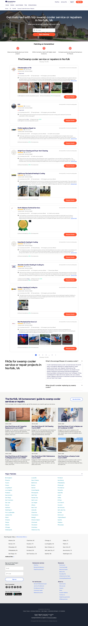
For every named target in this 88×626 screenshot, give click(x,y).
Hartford (7, 507)
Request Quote (70, 97)
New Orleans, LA (49, 547)
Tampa (7, 522)
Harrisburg (61, 480)
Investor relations (63, 592)
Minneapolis (34, 492)
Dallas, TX (65, 540)
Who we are (62, 586)
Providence (61, 487)
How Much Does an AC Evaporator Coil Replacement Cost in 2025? (16, 457)
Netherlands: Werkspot (53, 611)
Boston (33, 485)
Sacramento (8, 495)
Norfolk (60, 512)
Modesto (7, 492)
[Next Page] (55, 355)
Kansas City (34, 497)
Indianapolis (8, 530)
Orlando (7, 520)
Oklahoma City (35, 530)
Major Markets (10, 474)
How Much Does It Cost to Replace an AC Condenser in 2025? (70, 427)
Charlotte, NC (30, 540)
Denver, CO (12, 544)
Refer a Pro (62, 571)
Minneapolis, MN (31, 547)
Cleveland (34, 525)
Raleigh (33, 517)
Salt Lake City (61, 510)
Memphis (60, 490)
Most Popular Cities (9, 537)
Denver (7, 505)
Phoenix (7, 480)
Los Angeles (8, 490)
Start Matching (44, 34)
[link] (44, 69)
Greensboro (34, 515)
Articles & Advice (32, 5)
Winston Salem (35, 520)
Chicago (7, 527)
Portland (60, 478)
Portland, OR (30, 550)
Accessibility (51, 615)
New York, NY (66, 547)
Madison (60, 522)
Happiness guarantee (64, 597)
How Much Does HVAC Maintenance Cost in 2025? (43, 457)
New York (34, 507)
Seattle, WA (48, 553)
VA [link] (10, 8)
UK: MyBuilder (62, 611)
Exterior (12, 5)
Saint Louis (34, 500)
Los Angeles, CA (49, 544)
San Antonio (61, 507)
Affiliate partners (63, 599)
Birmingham (8, 478)
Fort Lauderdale (9, 512)
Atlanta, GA (12, 540)
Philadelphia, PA (13, 550)
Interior (7, 5)
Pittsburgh (61, 485)
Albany (33, 505)
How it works (62, 583)
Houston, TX (30, 544)
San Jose (7, 502)
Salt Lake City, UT (49, 550)
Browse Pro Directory (39, 567)
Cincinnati (34, 522)
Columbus (34, 527)
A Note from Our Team (64, 576)
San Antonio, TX (67, 550)
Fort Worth (61, 502)
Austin (59, 495)
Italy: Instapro (44, 611)
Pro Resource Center (39, 588)
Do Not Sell (45, 615)
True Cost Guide (63, 567)
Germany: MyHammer (35, 611)
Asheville (33, 510)
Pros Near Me (62, 574)
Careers (61, 588)
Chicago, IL (48, 540)
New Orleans (35, 480)
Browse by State (21, 537)
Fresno (7, 485)
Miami (7, 517)
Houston (60, 505)
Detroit (33, 487)
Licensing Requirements (65, 578)
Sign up (14, 579)
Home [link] (6, 8)
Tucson (7, 483)
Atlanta (7, 525)
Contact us (62, 594)
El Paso (60, 500)
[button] (23, 87)
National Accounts (38, 592)
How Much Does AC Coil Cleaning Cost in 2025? (42, 427)
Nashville (60, 492)
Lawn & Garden (19, 5)
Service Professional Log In (40, 583)
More (26, 5)
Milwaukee (61, 525)
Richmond (60, 515)
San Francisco (9, 500)
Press (60, 590)
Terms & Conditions (52, 617)
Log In (72, 2)
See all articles (77, 399)
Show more (74, 80)
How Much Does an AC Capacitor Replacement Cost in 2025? (16, 427)
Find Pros (36, 565)
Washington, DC (67, 553)
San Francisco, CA (32, 553)
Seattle (60, 520)
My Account (62, 565)
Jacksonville (8, 515)
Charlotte (34, 512)
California (40, 615)
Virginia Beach (62, 517)
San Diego (8, 497)
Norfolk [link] (14, 8)
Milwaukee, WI (12, 547)
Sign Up (79, 2)
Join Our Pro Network (39, 586)
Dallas (59, 497)
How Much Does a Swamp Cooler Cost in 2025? (69, 457)
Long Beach (8, 487)
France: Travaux (26, 611)
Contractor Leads (38, 590)
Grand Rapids (35, 490)
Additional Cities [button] (9, 556)
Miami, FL (65, 544)
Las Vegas (34, 502)
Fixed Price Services (38, 569)
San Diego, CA (12, 553)
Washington (8, 510)
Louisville (34, 478)
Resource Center (63, 569)
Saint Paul (34, 495)
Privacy (36, 615)
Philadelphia (61, 483)
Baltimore (34, 483)
